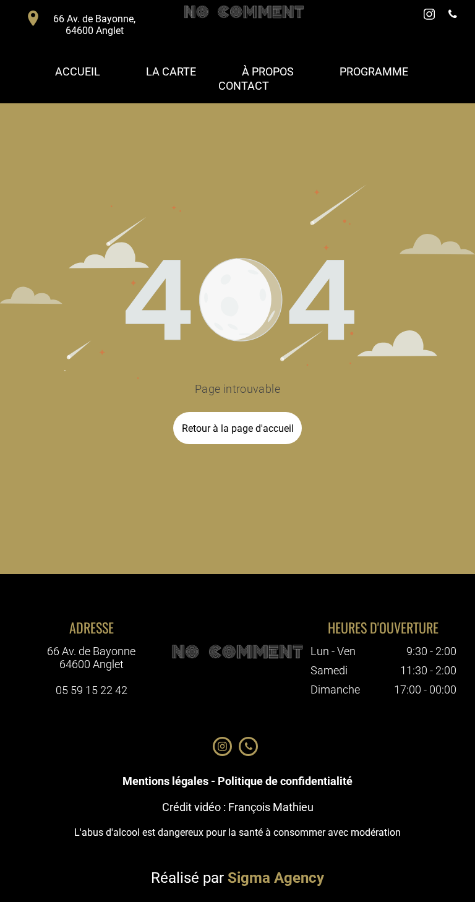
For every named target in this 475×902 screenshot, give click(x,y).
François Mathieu (271, 807)
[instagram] (429, 15)
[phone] (453, 15)
